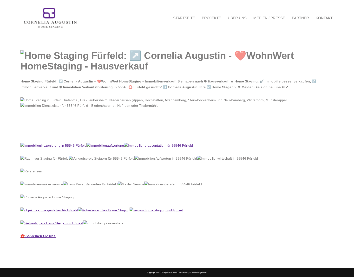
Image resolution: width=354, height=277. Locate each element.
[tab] (40, 132)
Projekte (211, 18)
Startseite (184, 18)
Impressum (183, 272)
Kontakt (324, 18)
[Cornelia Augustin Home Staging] (50, 17)
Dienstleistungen (80, 132)
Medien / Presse (269, 18)
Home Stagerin (40, 132)
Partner (300, 18)
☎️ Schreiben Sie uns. (38, 236)
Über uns (237, 18)
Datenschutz (195, 272)
